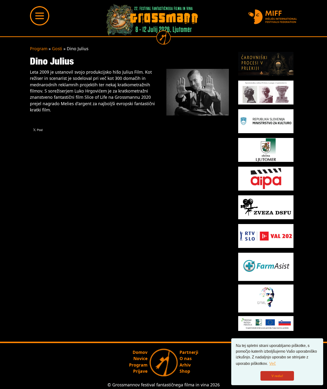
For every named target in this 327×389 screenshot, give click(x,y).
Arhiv (185, 365)
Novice (140, 358)
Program (38, 48)
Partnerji (189, 352)
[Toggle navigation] (40, 16)
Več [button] (272, 364)
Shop (185, 371)
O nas (186, 358)
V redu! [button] (277, 376)
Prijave (140, 371)
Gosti (57, 48)
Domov (140, 352)
